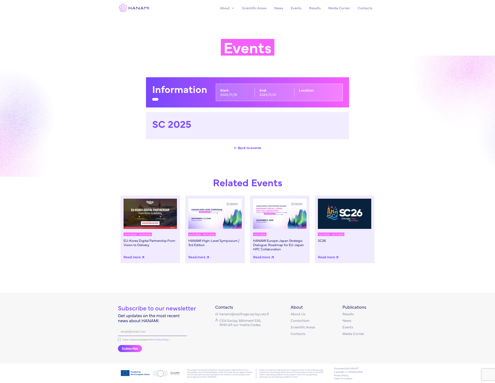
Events (347, 327)
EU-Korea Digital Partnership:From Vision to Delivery (149, 242)
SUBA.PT (354, 368)
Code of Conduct (343, 378)
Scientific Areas (303, 327)
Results (348, 313)
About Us (298, 313)
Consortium (300, 320)
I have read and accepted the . (146, 339)
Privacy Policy (161, 339)
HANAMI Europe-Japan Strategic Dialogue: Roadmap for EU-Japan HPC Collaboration (278, 244)
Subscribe (130, 348)
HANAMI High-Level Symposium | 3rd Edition (213, 242)
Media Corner (353, 333)
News (346, 320)
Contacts (298, 333)
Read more (132, 256)
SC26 (322, 240)
